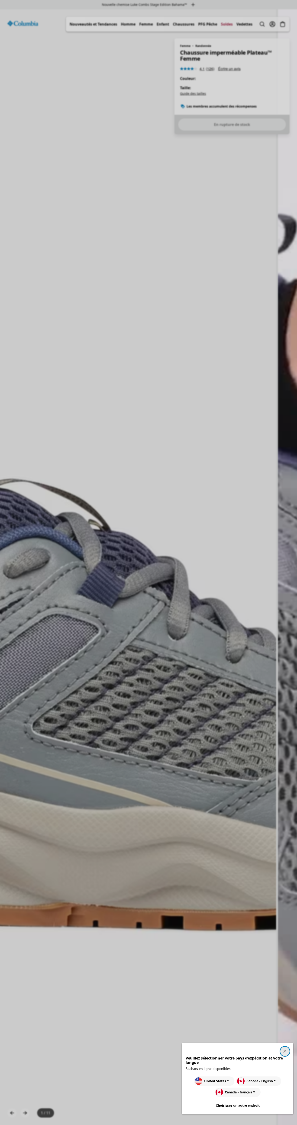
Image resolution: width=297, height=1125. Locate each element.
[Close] (285, 1051)
